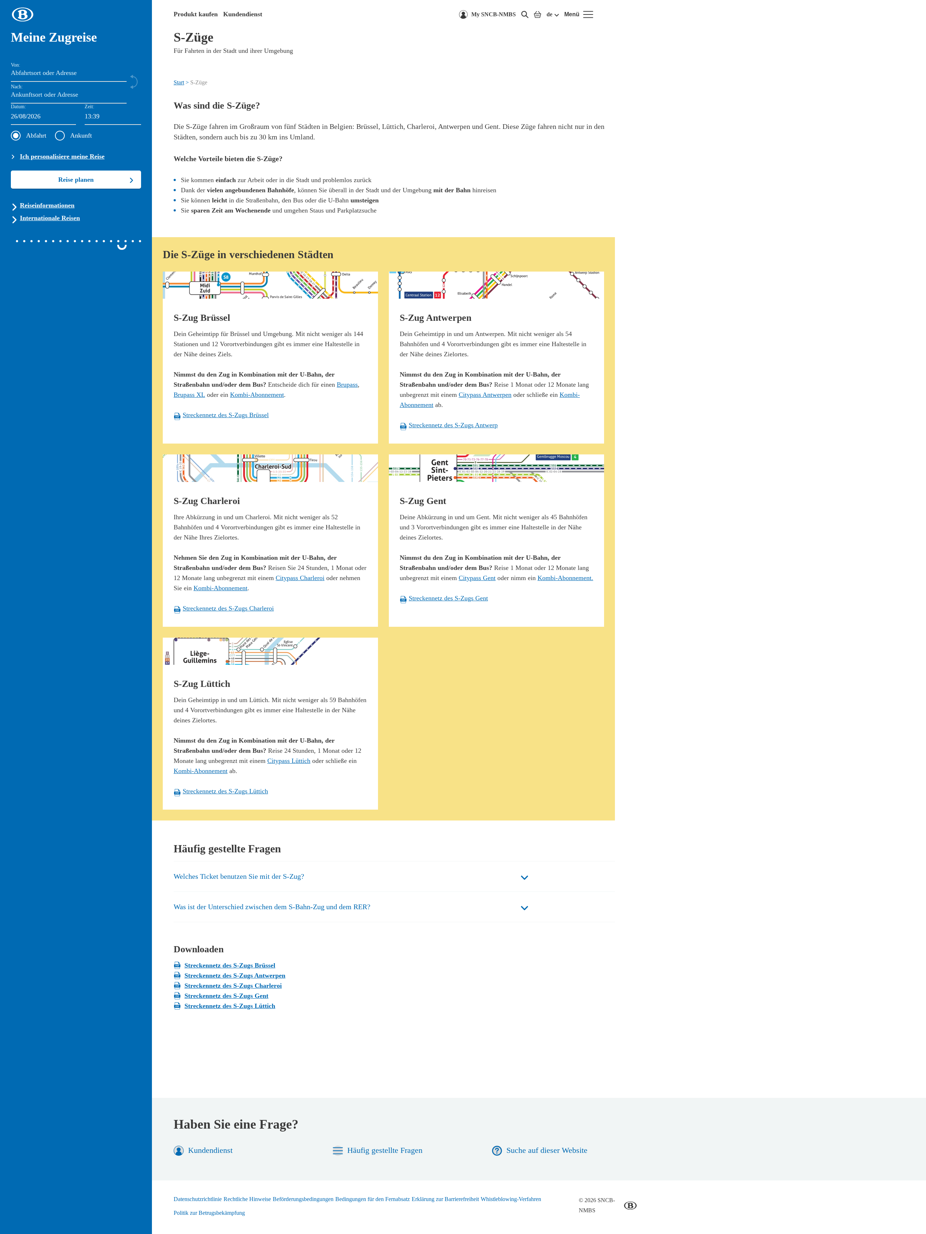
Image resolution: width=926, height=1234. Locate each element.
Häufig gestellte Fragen (384, 1150)
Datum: (18, 106)
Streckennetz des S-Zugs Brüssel (229, 965)
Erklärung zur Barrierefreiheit (445, 1199)
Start (179, 82)
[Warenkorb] (537, 14)
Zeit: (89, 106)
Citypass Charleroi (300, 578)
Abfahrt (36, 135)
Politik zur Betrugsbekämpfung (209, 1213)
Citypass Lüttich (288, 760)
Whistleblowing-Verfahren (511, 1199)
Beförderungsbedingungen (303, 1199)
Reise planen (76, 179)
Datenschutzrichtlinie (198, 1199)
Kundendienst (242, 14)
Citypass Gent (477, 578)
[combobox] (113, 117)
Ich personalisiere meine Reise (62, 156)
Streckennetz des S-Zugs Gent (226, 995)
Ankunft (81, 135)
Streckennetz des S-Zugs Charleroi (233, 985)
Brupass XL (189, 394)
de (549, 14)
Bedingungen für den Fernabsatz (372, 1199)
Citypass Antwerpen (485, 394)
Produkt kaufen (196, 14)
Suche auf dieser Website (546, 1150)
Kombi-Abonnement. (565, 578)
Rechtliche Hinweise (247, 1199)
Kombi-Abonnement (257, 394)
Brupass (347, 384)
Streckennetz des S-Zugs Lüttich (229, 1006)
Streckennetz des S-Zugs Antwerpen (234, 975)
